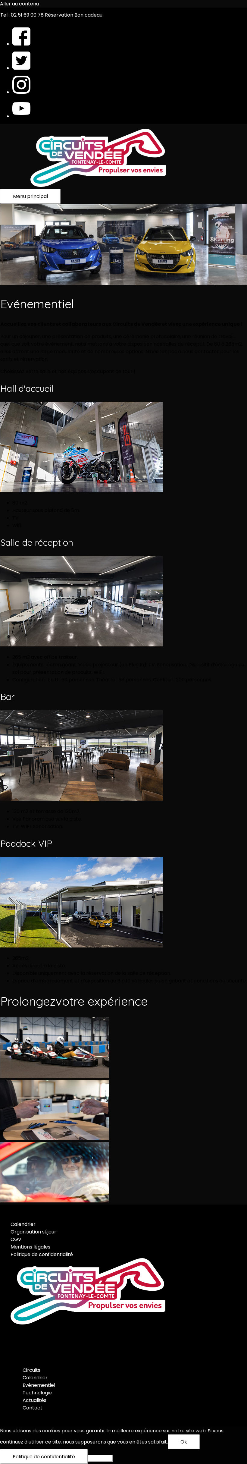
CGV (16, 1239)
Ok (183, 1441)
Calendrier (23, 1224)
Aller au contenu (19, 3)
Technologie (37, 1392)
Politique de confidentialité (42, 1254)
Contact (32, 1407)
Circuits (31, 1370)
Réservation (59, 14)
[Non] (100, 1458)
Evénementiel (39, 1385)
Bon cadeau (88, 14)
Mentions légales (30, 1246)
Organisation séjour (33, 1231)
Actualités (34, 1400)
